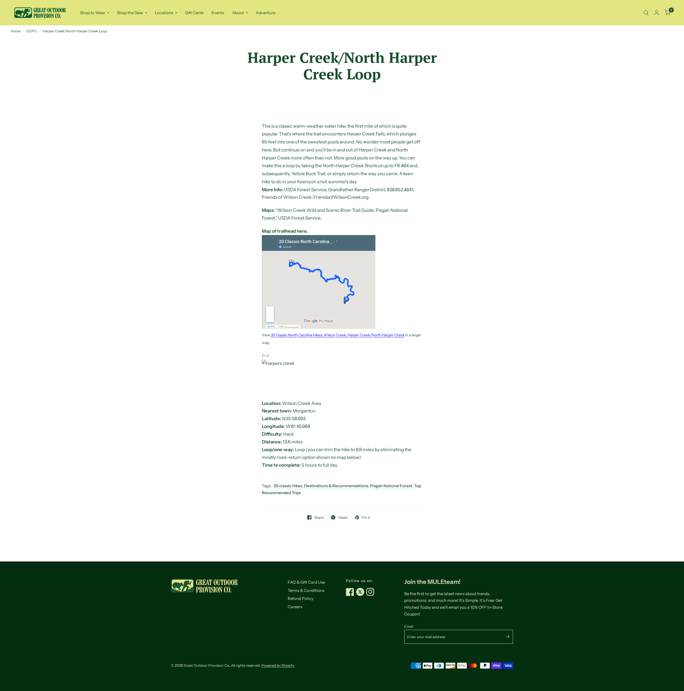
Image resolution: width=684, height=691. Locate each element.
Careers (295, 606)
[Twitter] (361, 592)
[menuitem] (94, 13)
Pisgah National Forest (391, 485)
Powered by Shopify (278, 665)
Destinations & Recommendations (336, 485)
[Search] (646, 12)
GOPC (31, 31)
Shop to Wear (92, 12)
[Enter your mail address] (507, 637)
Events (218, 12)
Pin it (366, 517)
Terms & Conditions (306, 590)
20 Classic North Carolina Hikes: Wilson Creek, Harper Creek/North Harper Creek (338, 335)
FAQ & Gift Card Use (306, 582)
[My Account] (656, 12)
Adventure (265, 12)
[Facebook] (351, 592)
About (238, 12)
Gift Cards (194, 12)
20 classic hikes (288, 485)
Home (16, 31)
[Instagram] (371, 592)
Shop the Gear (130, 12)
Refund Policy (300, 598)
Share (319, 517)
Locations (164, 12)
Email (408, 626)
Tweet (343, 517)
